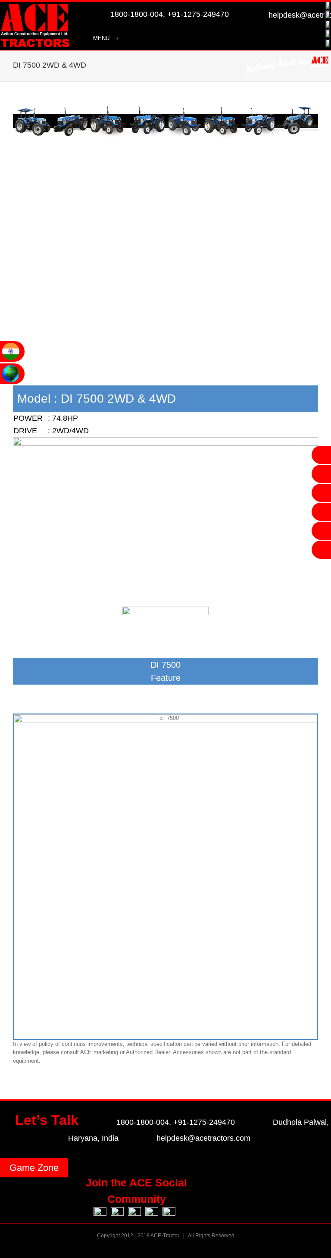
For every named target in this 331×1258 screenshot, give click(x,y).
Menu (101, 38)
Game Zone (34, 1167)
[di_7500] (165, 440)
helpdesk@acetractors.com (203, 1138)
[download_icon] (165, 609)
